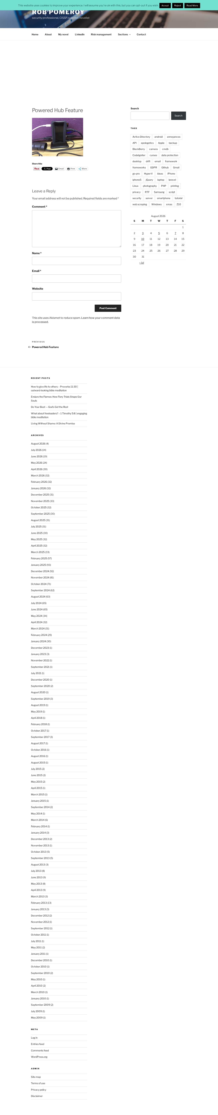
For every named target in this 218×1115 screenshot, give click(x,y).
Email (36, 271)
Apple (161, 142)
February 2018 (39, 724)
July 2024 (36, 603)
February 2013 (39, 902)
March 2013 (37, 896)
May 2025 (36, 539)
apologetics (147, 142)
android (158, 136)
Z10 (179, 204)
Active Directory (141, 136)
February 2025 (39, 558)
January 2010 (38, 998)
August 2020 (38, 692)
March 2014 (37, 819)
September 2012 (40, 928)
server (149, 198)
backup (173, 142)
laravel (172, 179)
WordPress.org (39, 1056)
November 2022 (40, 660)
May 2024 (36, 615)
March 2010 (38, 992)
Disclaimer (37, 1096)
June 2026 (37, 456)
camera (153, 149)
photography (150, 185)
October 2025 (38, 507)
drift (148, 161)
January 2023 (38, 654)
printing (175, 185)
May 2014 (36, 813)
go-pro (136, 173)
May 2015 (36, 781)
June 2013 (36, 877)
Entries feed (37, 1044)
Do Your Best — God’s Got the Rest (49, 406)
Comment (39, 206)
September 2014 (40, 807)
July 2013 (36, 870)
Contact (141, 34)
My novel (63, 34)
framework (171, 161)
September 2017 (40, 736)
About (48, 34)
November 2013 (40, 845)
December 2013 (40, 838)
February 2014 (39, 826)
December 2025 (40, 494)
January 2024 (38, 641)
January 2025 (38, 564)
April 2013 (36, 889)
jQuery (149, 179)
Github (165, 167)
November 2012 (40, 921)
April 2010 (36, 985)
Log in (34, 1037)
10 (142, 238)
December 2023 (40, 647)
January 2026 (38, 488)
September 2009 (40, 1004)
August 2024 (38, 596)
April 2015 (36, 787)
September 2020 (40, 685)
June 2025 (37, 532)
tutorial (178, 198)
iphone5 (137, 179)
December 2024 (40, 571)
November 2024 (40, 577)
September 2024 (40, 590)
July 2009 (36, 1011)
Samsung (159, 192)
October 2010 (38, 966)
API (135, 142)
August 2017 (38, 743)
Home (35, 34)
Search (135, 108)
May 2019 (36, 711)
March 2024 (38, 628)
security (137, 198)
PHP (163, 185)
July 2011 (36, 941)
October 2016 (38, 749)
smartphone (163, 198)
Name (37, 253)
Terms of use (38, 1083)
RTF (147, 192)
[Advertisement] (109, 66)
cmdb (165, 149)
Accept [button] (165, 5)
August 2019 (38, 705)
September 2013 (40, 858)
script (172, 192)
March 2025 (38, 552)
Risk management (101, 34)
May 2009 (37, 1017)
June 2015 (36, 775)
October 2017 (38, 730)
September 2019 (40, 698)
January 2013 (38, 909)
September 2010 (40, 973)
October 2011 (38, 934)
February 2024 (39, 634)
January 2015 (38, 800)
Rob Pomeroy (58, 12)
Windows (156, 204)
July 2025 (36, 526)
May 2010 (36, 979)
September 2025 (40, 513)
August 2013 (38, 864)
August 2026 (38, 443)
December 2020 (40, 679)
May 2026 (36, 462)
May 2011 (36, 947)
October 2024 (38, 583)
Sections (123, 34)
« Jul (141, 262)
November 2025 (40, 501)
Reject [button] (177, 5)
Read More (192, 5)
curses (153, 155)
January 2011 (38, 953)
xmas (169, 204)
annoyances (173, 136)
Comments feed (40, 1050)
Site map (36, 1076)
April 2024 (36, 622)
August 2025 (38, 520)
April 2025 (36, 545)
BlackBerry (139, 149)
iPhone (171, 173)
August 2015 (38, 762)
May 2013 (36, 883)
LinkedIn (79, 34)
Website (37, 288)
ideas (160, 173)
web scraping (140, 204)
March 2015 (37, 794)
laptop (160, 179)
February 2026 (39, 481)
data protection (169, 155)
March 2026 (38, 475)
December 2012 (40, 915)
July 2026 (36, 449)
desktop (137, 161)
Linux (135, 185)
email (158, 161)
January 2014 (38, 832)
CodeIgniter (139, 155)
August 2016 (38, 756)
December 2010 (40, 960)
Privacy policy (38, 1089)
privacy (137, 192)
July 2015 (36, 768)
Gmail (176, 167)
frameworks (139, 167)
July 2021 (36, 673)
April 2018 (36, 717)
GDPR (153, 167)
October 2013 (38, 851)
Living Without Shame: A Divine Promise (53, 423)
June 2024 (37, 609)
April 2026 (36, 469)
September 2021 (40, 666)
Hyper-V (148, 173)
